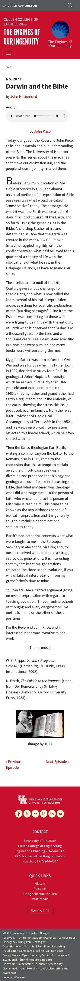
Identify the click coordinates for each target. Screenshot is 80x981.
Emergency (10, 942)
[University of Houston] (20, 5)
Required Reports (40, 960)
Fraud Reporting (54, 946)
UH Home (25, 937)
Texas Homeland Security (19, 946)
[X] (27, 814)
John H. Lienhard (23, 96)
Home (7, 67)
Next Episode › (57, 761)
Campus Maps (67, 937)
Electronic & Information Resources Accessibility (33, 964)
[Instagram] (43, 814)
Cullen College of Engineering (21, 22)
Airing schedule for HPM (40, 894)
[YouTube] (60, 814)
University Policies (14, 977)
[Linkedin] (52, 814)
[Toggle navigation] (9, 53)
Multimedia (40, 899)
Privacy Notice (11, 955)
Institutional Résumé (15, 960)
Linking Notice (54, 951)
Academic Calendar (44, 937)
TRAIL (39, 946)
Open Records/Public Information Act (45, 955)
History (40, 883)
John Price (42, 131)
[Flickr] (35, 814)
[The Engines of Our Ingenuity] (61, 32)
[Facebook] (18, 814)
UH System (25, 942)
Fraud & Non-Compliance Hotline (23, 951)
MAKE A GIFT (40, 910)
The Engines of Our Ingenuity (22, 37)
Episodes (40, 888)
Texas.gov (39, 942)
